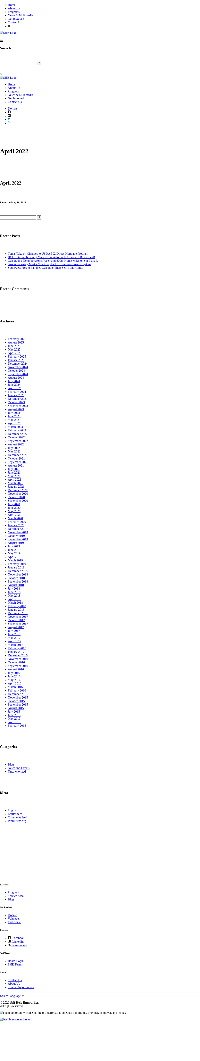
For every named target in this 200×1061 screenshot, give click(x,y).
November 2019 (18, 532)
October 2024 (16, 370)
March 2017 (15, 644)
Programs (14, 11)
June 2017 (14, 634)
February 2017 (17, 648)
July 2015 (14, 711)
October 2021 (16, 458)
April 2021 (14, 479)
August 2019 (16, 542)
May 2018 (14, 595)
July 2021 (14, 469)
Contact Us (15, 22)
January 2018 (16, 609)
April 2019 (14, 557)
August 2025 (16, 342)
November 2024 (18, 367)
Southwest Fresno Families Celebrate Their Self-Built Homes (45, 267)
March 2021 (15, 483)
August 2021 (16, 465)
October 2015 (16, 701)
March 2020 (15, 518)
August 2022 (16, 444)
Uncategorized (17, 771)
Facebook (17, 938)
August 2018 (16, 585)
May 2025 (14, 349)
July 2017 (14, 630)
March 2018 (15, 602)
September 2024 (18, 374)
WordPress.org (17, 821)
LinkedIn (17, 941)
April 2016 (14, 683)
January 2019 (16, 567)
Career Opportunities (21, 987)
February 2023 (17, 430)
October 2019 (16, 535)
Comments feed (17, 817)
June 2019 (14, 549)
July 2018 (14, 588)
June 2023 (14, 416)
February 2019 (17, 564)
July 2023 (14, 412)
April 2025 (14, 353)
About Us (14, 8)
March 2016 (15, 687)
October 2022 (16, 437)
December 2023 (18, 398)
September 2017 (18, 623)
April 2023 (14, 423)
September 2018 (18, 581)
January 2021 (16, 486)
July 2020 (14, 504)
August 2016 (16, 669)
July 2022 (14, 448)
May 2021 (14, 476)
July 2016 (14, 673)
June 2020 (14, 507)
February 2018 (17, 606)
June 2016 (14, 676)
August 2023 (16, 409)
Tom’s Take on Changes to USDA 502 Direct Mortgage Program (48, 253)
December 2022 (18, 433)
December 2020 (18, 490)
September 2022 (18, 441)
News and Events (18, 768)
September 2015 (18, 704)
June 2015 (14, 715)
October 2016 (16, 662)
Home (11, 4)
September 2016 (18, 665)
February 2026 (17, 339)
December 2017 (18, 613)
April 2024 (14, 388)
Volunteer (14, 918)
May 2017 (14, 637)
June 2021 (14, 472)
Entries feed (15, 814)
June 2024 (14, 384)
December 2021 (18, 455)
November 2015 (18, 697)
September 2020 (18, 500)
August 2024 (16, 377)
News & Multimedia (20, 15)
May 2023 (14, 419)
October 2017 (16, 620)
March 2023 (15, 426)
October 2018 (16, 578)
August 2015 (16, 708)
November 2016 (18, 658)
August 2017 (16, 627)
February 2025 (17, 356)
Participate (14, 922)
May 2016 (14, 680)
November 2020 (18, 493)
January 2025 (16, 360)
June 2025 (14, 346)
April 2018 (14, 599)
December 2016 (18, 655)
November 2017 (18, 616)
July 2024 (14, 381)
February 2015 (17, 725)
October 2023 (16, 402)
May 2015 (14, 718)
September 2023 (18, 405)
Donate (12, 108)
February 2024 (17, 391)
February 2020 (17, 521)
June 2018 (14, 592)
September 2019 (18, 539)
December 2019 (18, 528)
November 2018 (18, 574)
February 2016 (17, 690)
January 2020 (16, 525)
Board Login (16, 961)
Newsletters (19, 945)
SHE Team (14, 964)
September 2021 (18, 462)
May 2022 (14, 451)
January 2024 (16, 395)
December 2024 (18, 363)
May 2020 (14, 511)
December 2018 (18, 571)
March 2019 (15, 560)
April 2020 (14, 514)
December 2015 (18, 694)
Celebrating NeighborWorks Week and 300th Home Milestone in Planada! (53, 260)
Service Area (16, 896)
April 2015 (14, 722)
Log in (12, 810)
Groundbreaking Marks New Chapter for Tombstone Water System (49, 264)
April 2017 (14, 641)
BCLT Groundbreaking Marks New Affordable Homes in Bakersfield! (51, 257)
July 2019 (14, 546)
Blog (11, 764)
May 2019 (14, 553)
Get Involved (16, 19)
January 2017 (16, 651)
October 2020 (16, 497)
